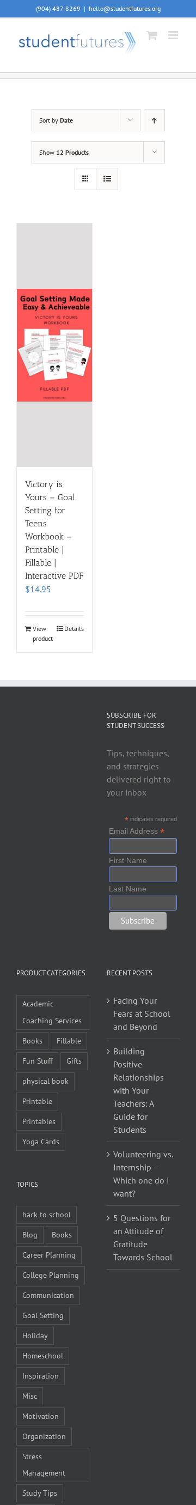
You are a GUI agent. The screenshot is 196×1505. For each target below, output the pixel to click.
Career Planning (49, 1254)
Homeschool (42, 1355)
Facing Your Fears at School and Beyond (141, 1013)
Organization (44, 1436)
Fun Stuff (37, 1060)
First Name (128, 860)
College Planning (50, 1275)
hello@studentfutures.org (125, 8)
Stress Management (43, 1464)
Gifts (74, 1060)
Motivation (40, 1416)
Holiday (35, 1335)
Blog (30, 1234)
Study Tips (39, 1493)
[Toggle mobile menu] (174, 35)
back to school (46, 1214)
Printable (37, 1101)
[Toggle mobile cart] (151, 35)
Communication (48, 1295)
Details (74, 628)
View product (43, 633)
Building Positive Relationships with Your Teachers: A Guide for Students (138, 1090)
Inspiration (40, 1375)
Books (32, 1040)
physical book (45, 1081)
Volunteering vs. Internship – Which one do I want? (143, 1174)
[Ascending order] (154, 120)
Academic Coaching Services (52, 1011)
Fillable (69, 1040)
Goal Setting (43, 1315)
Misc (29, 1396)
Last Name (127, 888)
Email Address (136, 831)
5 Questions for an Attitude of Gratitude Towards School (143, 1237)
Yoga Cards (40, 1141)
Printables (39, 1121)
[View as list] (107, 179)
